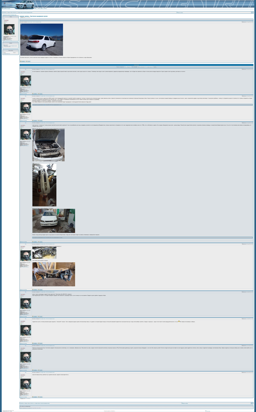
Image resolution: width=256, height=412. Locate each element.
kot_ (4, 18)
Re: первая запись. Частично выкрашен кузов (47, 69)
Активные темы (13, 14)
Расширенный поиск (6, 53)
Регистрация (8, 8)
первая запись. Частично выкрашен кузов (25, 12)
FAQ (46, 8)
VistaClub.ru (5, 12)
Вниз (252, 12)
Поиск (43, 8)
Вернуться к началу (23, 93)
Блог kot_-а (15, 12)
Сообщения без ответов (6, 14)
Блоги (37, 8)
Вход (4, 8)
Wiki (40, 8)
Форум (9, 12)
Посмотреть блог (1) (25, 145)
